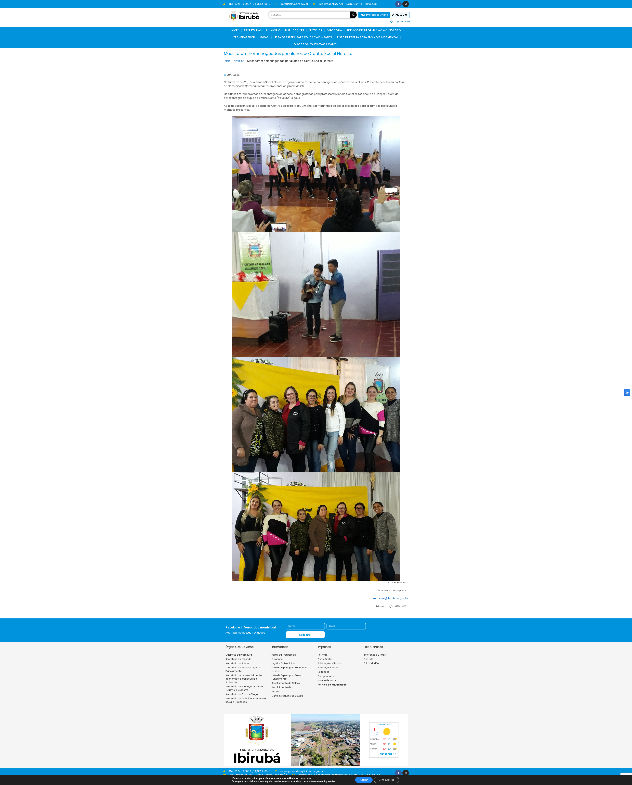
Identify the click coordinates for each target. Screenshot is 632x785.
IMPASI (264, 37)
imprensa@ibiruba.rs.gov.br (390, 598)
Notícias (239, 60)
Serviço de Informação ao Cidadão (374, 30)
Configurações (386, 779)
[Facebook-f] (398, 4)
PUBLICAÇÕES (294, 30)
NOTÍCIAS (315, 30)
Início (227, 60)
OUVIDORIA (334, 30)
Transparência (244, 37)
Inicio (235, 30)
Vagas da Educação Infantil (316, 44)
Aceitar (364, 779)
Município (273, 30)
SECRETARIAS (253, 30)
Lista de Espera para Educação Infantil (303, 37)
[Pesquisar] (353, 15)
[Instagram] (405, 4)
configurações (327, 781)
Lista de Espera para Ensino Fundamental (367, 37)
